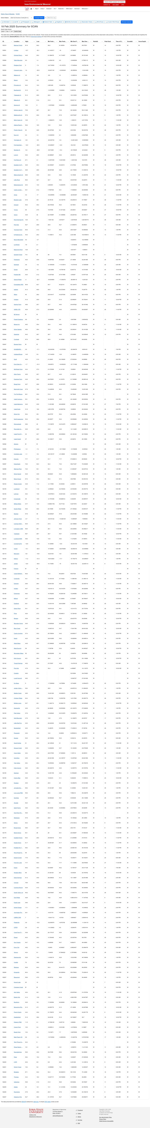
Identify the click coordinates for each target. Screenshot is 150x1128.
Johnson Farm (18, 519)
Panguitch (17, 733)
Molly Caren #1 (18, 120)
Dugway (16, 783)
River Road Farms (19, 853)
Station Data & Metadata (7, 14)
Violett (15, 549)
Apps (36, 9)
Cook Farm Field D (19, 932)
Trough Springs (18, 663)
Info (55, 9)
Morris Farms (17, 833)
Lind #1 (16, 155)
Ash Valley (17, 992)
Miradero (16, 1072)
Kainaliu (16, 459)
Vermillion (16, 758)
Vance (15, 215)
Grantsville (17, 708)
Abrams (16, 444)
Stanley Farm (17, 304)
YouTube (79, 1120)
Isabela (16, 289)
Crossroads (17, 499)
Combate (16, 339)
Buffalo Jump (17, 703)
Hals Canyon (17, 768)
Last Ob (16, 22)
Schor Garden (18, 329)
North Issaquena (18, 419)
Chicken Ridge (18, 698)
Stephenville (17, 957)
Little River (17, 180)
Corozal (16, 882)
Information (6, 22)
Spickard (16, 264)
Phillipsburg (17, 449)
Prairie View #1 (18, 130)
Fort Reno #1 (17, 160)
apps (122, 5)
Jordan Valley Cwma (19, 688)
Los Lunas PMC (18, 793)
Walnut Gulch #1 (18, 175)
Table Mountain (18, 60)
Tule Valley (17, 763)
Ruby (15, 1057)
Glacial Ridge (17, 279)
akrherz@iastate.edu (58, 1115)
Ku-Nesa (16, 683)
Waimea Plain (18, 469)
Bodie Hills (17, 997)
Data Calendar (127, 22)
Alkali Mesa (17, 643)
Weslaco (16, 967)
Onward (16, 205)
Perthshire (17, 259)
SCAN (18, 14)
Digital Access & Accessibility (106, 1121)
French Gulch (17, 1012)
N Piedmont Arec (18, 235)
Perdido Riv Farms (19, 848)
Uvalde (16, 962)
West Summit (17, 648)
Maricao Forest (18, 45)
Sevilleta (16, 798)
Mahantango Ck (18, 185)
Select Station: (5, 18)
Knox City (16, 947)
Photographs (26, 22)
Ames (15, 195)
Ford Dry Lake (18, 863)
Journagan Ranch (19, 912)
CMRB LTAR (17, 917)
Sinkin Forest (17, 1067)
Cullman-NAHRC (19, 524)
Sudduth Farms (18, 838)
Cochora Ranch (18, 887)
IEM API (24, 1102)
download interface (36, 36)
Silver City (17, 414)
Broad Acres (17, 828)
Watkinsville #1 (18, 115)
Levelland (16, 489)
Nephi (15, 638)
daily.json (36, 1102)
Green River (17, 608)
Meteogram (37, 22)
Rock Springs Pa (18, 220)
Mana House (17, 479)
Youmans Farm (18, 230)
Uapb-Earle (17, 409)
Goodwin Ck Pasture (19, 165)
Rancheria (17, 1092)
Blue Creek (17, 628)
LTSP (15, 1062)
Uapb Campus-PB (19, 399)
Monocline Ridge (18, 1007)
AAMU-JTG (17, 309)
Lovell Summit (18, 678)
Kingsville (16, 972)
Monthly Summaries (71, 22)
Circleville (16, 578)
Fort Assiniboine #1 (19, 145)
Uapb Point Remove (19, 434)
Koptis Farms (17, 843)
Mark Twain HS (18, 1037)
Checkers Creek (18, 987)
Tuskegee (16, 534)
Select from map (51, 17)
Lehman (16, 494)
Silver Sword (17, 474)
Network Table (48, 22)
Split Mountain (18, 718)
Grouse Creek (18, 748)
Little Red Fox (18, 723)
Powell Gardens (18, 319)
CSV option (47, 1102)
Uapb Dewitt (17, 439)
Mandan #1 (17, 150)
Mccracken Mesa (18, 653)
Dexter (16, 269)
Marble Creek (17, 693)
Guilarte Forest (18, 255)
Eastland (16, 603)
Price (15, 613)
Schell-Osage (17, 907)
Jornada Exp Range (19, 788)
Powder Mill (17, 274)
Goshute (16, 773)
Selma (16, 823)
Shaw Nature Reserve (20, 1047)
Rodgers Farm (18, 65)
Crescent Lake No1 (19, 70)
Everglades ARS (18, 284)
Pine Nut (16, 668)
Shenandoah (17, 424)
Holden (16, 588)
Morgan (16, 618)
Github (79, 1116)
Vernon (16, 952)
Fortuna (16, 568)
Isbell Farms (17, 808)
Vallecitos (16, 1082)
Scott (15, 359)
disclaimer (115, 5)
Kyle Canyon (17, 658)
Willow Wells (17, 504)
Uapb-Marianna (18, 404)
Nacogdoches (18, 1052)
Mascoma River (18, 250)
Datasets (48, 9)
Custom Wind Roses (113, 22)
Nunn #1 (16, 135)
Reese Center (18, 484)
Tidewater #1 (17, 95)
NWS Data (69, 9)
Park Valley (17, 713)
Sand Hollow (17, 743)
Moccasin (16, 554)
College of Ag (32, 1115)
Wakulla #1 (17, 100)
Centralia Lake (18, 454)
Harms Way (17, 778)
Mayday (16, 514)
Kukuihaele (17, 464)
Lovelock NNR (18, 539)
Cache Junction (18, 633)
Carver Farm (17, 1027)
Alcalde (16, 803)
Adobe (16, 1087)
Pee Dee (16, 225)
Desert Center (18, 858)
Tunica (16, 210)
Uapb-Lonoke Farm (19, 190)
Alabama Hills (18, 1097)
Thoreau (16, 1077)
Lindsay (16, 50)
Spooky (16, 738)
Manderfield (17, 728)
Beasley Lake (17, 200)
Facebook (80, 1110)
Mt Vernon (17, 314)
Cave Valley (17, 753)
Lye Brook (16, 245)
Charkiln (16, 673)
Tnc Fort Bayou (18, 394)
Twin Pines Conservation (21, 1042)
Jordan (16, 564)
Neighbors (59, 22)
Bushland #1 (17, 90)
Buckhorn (16, 1002)
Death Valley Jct (18, 892)
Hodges (16, 299)
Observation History (87, 22)
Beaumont (17, 977)
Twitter (79, 1113)
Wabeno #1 (17, 75)
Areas (42, 9)
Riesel (16, 937)
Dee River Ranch (19, 813)
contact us (107, 5)
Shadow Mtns (17, 873)
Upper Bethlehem (19, 573)
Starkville (16, 334)
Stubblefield (17, 1017)
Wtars (15, 294)
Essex (15, 868)
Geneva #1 (17, 105)
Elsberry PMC (18, 1022)
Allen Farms (17, 374)
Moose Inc (17, 324)
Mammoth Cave (18, 389)
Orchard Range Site (19, 55)
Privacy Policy (102, 1119)
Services (76, 9)
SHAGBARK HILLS (19, 349)
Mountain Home (18, 623)
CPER (16, 927)
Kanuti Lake (17, 982)
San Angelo (17, 942)
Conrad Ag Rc (18, 544)
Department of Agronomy (35, 1116)
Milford (16, 598)
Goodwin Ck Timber (19, 170)
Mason (16, 80)
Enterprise (17, 593)
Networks (60, 9)
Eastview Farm (18, 379)
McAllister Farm (18, 369)
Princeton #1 (17, 85)
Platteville (16, 922)
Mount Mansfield (18, 240)
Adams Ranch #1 (19, 125)
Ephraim (16, 583)
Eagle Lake (17, 902)
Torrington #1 (17, 140)
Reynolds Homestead (20, 429)
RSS (78, 1123)
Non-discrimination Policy (105, 1117)
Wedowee (17, 818)
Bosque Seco (17, 344)
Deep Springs (18, 877)
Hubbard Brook (18, 354)
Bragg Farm (17, 384)
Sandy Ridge (17, 509)
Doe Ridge (17, 897)
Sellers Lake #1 (18, 110)
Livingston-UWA (18, 529)
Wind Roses (100, 22)
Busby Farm (17, 1032)
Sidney (16, 559)
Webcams (84, 9)
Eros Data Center (19, 364)
